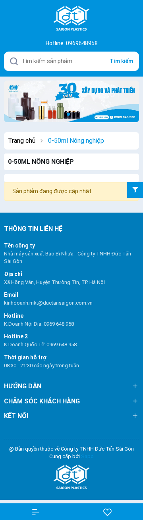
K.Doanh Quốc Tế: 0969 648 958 (40, 344)
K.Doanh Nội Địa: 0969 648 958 (39, 324)
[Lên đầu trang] (131, 485)
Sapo (87, 456)
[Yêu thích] (107, 511)
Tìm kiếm (121, 61)
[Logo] (71, 477)
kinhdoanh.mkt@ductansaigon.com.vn (48, 303)
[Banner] (71, 101)
